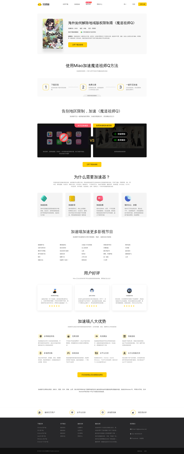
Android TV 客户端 (42, 441)
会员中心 (80, 430)
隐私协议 (62, 433)
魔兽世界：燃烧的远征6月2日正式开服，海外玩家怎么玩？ (106, 441)
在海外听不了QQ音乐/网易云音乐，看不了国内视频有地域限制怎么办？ (106, 427)
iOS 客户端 (40, 430)
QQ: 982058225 (137, 434)
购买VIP (88, 4)
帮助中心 (99, 4)
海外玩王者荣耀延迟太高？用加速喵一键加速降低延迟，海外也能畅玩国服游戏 (106, 439)
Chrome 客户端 (41, 427)
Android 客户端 (41, 433)
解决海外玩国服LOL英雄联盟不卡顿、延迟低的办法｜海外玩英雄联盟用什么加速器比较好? (106, 433)
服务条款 (62, 430)
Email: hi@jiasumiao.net (139, 429)
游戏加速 (77, 4)
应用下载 (65, 4)
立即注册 (142, 4)
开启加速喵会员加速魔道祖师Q (92, 375)
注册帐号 (80, 427)
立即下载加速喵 (77, 45)
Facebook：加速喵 (138, 438)
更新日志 (62, 436)
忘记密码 (80, 433)
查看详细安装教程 (92, 95)
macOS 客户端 (41, 436)
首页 (145, 451)
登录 (133, 4)
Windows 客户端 (42, 439)
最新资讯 (62, 427)
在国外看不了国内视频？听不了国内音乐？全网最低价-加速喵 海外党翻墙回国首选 (106, 430)
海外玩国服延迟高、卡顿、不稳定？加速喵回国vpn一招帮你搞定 (106, 436)
